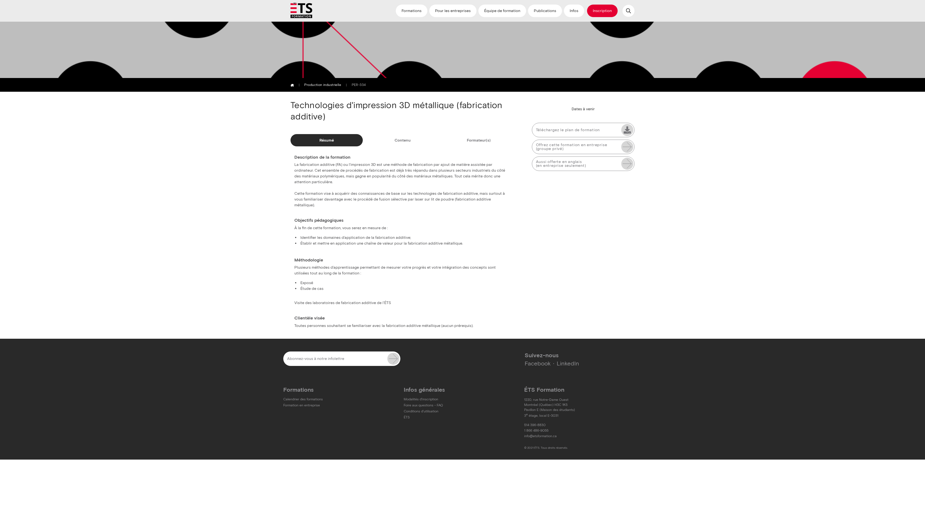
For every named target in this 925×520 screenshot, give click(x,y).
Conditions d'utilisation (421, 411)
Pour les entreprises (453, 10)
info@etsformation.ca (540, 436)
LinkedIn (568, 363)
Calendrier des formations (303, 399)
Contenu (403, 140)
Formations (412, 10)
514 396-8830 (535, 425)
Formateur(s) (479, 140)
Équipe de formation (502, 10)
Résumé (326, 140)
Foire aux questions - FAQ (423, 405)
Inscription (602, 10)
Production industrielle (322, 85)
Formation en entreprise (301, 405)
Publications (545, 10)
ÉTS (407, 417)
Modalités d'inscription (421, 399)
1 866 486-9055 (536, 431)
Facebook (538, 363)
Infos (574, 10)
